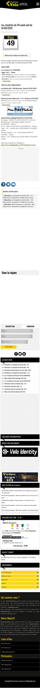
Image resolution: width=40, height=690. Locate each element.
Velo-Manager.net (6, 664)
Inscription (10, 326)
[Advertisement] (20, 16)
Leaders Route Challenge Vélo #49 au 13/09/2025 (16, 118)
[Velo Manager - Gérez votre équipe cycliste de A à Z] (6, 538)
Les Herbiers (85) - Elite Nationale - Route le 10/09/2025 (19, 88)
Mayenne (4, 580)
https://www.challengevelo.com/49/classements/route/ (18, 145)
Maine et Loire (6, 576)
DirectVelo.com (5, 643)
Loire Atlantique (6, 572)
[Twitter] (20, 684)
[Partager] (3, 186)
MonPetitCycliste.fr (7, 660)
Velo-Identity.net (6, 669)
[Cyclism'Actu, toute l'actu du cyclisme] (25, 538)
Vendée (3, 587)
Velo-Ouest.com (6, 647)
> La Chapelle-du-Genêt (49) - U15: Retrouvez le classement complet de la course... (18, 201)
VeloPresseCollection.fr (8, 652)
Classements (7, 81)
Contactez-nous (13, 607)
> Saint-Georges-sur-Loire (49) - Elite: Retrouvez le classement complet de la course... (19, 205)
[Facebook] (19, 684)
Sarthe (3, 583)
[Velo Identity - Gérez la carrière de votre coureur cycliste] (15, 538)
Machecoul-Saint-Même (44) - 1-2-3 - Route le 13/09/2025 (19, 98)
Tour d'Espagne (30, 531)
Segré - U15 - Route (8, 72)
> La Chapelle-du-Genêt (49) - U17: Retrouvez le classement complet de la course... (18, 197)
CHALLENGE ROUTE (20, 114)
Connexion (30, 326)
